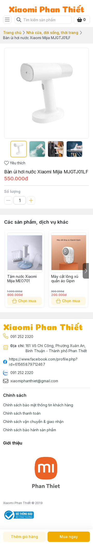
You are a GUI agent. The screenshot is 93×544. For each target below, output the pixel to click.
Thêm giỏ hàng (24, 536)
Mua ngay (69, 536)
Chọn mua (27, 301)
